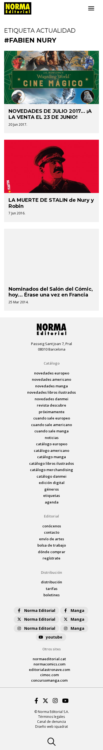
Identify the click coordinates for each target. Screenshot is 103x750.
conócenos (51, 526)
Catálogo (52, 363)
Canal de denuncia (51, 721)
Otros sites (51, 649)
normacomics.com (49, 664)
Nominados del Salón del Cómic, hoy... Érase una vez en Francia (51, 292)
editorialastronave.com (49, 669)
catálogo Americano (51, 450)
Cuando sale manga (51, 431)
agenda (52, 502)
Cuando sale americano (51, 424)
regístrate (51, 558)
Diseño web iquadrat (51, 726)
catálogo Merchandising (51, 469)
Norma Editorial (39, 610)
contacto (51, 532)
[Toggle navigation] (91, 8)
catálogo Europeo (51, 443)
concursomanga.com (49, 680)
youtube (54, 637)
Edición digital (52, 482)
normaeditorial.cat (49, 658)
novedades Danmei (51, 398)
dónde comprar (51, 551)
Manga (77, 610)
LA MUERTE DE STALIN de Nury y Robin (51, 203)
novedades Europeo (51, 373)
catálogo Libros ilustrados (51, 463)
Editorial (51, 516)
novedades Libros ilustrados (51, 392)
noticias (52, 437)
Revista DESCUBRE (51, 405)
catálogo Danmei (51, 476)
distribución (51, 582)
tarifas (51, 588)
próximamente (52, 411)
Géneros (51, 489)
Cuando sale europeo (51, 418)
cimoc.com (49, 674)
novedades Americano (51, 379)
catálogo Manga (51, 456)
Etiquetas (51, 495)
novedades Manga (51, 386)
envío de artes (51, 538)
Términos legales (51, 716)
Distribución (51, 572)
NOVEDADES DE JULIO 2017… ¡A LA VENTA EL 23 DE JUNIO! (50, 114)
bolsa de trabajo (51, 545)
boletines (51, 594)
